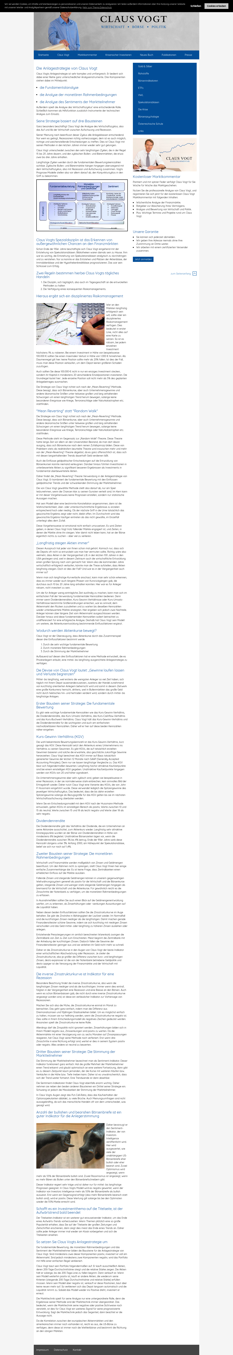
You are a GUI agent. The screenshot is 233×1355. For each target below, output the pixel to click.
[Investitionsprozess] (82, 205)
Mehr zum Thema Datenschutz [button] (97, 7)
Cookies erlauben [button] (216, 5)
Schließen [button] (196, 5)
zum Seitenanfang (181, 273)
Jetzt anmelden (143, 259)
